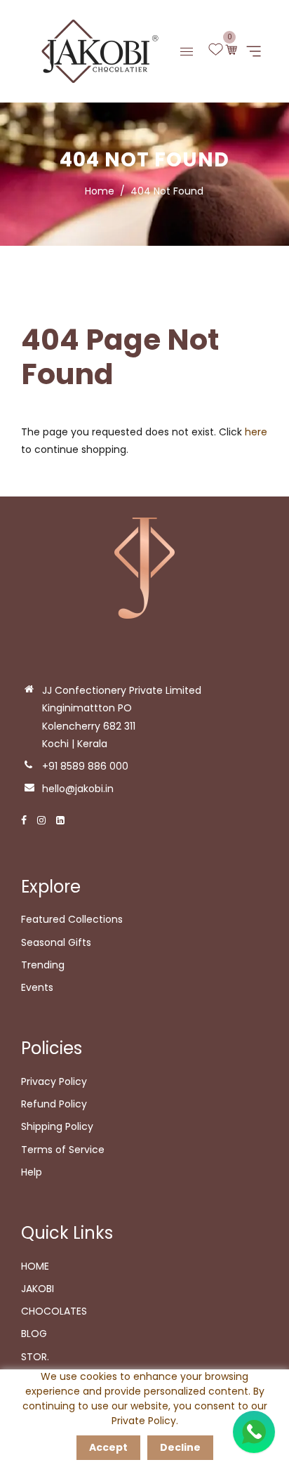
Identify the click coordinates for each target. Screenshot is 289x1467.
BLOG (34, 1334)
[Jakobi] (95, 51)
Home (99, 191)
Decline (180, 1447)
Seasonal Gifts (56, 942)
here (256, 432)
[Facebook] (24, 820)
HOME (35, 1266)
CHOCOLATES (54, 1311)
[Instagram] (41, 820)
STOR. (35, 1357)
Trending (43, 965)
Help (31, 1172)
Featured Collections (72, 919)
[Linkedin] (60, 820)
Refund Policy (54, 1104)
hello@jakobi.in (78, 789)
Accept (108, 1447)
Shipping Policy (57, 1126)
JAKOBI (37, 1289)
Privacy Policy (54, 1081)
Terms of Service (63, 1150)
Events (37, 987)
